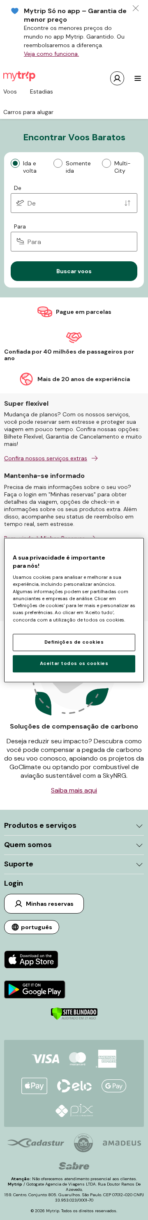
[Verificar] (74, 1018)
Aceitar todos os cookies (74, 663)
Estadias (41, 91)
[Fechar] (136, 8)
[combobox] (74, 203)
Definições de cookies (74, 642)
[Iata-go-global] (83, 1142)
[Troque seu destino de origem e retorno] (127, 203)
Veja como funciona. (51, 53)
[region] (74, 610)
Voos (10, 91)
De (17, 188)
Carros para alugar (28, 112)
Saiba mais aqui (74, 790)
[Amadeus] (122, 1143)
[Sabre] (74, 1166)
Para (20, 226)
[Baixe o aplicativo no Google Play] (34, 990)
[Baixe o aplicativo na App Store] (34, 960)
